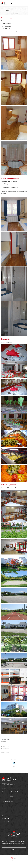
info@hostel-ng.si (6, 748)
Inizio (11, 13)
